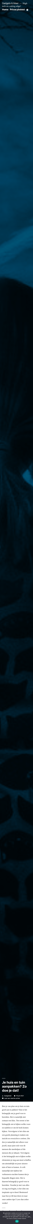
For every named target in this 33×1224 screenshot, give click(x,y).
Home (5, 9)
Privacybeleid (17, 9)
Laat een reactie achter (12, 1098)
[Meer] (27, 10)
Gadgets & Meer (10, 3)
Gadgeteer (8, 1096)
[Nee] (31, 1217)
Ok (17, 1221)
